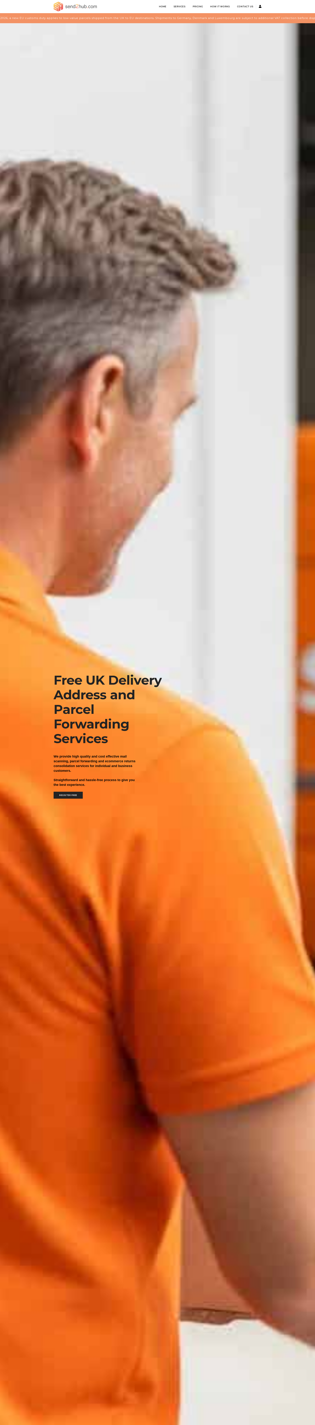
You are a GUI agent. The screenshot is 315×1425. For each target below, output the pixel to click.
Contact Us (245, 6)
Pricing (198, 6)
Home (162, 6)
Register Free (68, 795)
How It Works (220, 6)
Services (179, 6)
